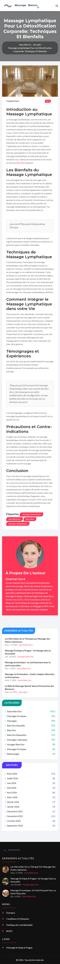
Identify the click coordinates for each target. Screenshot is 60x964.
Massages (31, 720)
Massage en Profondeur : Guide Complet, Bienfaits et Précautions (29, 675)
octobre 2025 (31, 820)
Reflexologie (31, 754)
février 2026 (31, 802)
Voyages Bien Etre (31, 744)
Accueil (36, 44)
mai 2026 (31, 787)
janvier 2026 (31, 806)
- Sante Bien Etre (25, 645)
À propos (10, 912)
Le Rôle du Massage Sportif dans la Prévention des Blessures (29, 687)
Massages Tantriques (31, 739)
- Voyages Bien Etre (25, 656)
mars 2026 (31, 797)
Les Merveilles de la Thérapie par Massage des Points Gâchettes (27, 640)
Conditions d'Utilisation (17, 918)
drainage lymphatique (18, 523)
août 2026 (31, 773)
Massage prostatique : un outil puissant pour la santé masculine (28, 664)
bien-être (20, 162)
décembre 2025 (31, 811)
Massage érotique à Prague (19, 947)
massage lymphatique (31, 514)
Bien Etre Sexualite (31, 725)
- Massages (22, 692)
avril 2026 (31, 792)
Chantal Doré (12, 101)
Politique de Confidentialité (19, 925)
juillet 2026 (31, 778)
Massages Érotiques (31, 749)
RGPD (9, 931)
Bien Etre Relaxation (31, 735)
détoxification (15, 519)
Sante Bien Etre (31, 711)
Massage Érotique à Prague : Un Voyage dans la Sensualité (28, 652)
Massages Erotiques (31, 716)
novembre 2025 (31, 816)
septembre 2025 (31, 825)
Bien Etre (31, 730)
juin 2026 (31, 783)
